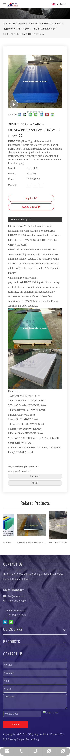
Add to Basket (29, 206)
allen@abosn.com (15, 596)
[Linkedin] (5, 621)
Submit (15, 724)
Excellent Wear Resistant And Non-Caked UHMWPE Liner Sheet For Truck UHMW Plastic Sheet (19, 542)
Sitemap (12, 739)
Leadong (34, 739)
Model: (11, 168)
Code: (11, 179)
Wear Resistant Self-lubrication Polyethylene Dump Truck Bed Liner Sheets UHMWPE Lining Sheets (51, 542)
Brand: (11, 173)
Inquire (29, 198)
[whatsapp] (11, 621)
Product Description (21, 219)
